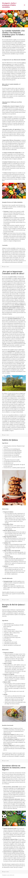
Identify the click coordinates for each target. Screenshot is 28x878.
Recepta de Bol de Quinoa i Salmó (13, 605)
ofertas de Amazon (16, 791)
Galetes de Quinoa (10, 440)
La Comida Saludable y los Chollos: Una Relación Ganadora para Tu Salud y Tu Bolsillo (13, 33)
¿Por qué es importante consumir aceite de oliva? (13, 272)
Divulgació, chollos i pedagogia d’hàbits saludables (9, 5)
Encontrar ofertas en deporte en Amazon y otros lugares (14, 767)
